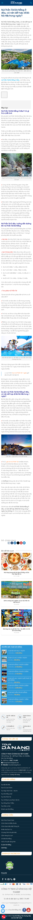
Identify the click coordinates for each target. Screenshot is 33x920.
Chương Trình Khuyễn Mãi (8, 832)
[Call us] (11, 879)
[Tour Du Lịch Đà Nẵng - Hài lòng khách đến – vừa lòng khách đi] (17, 3)
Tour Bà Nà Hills (5, 784)
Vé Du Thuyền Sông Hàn (8, 841)
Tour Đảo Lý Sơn (5, 806)
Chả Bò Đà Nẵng (6, 838)
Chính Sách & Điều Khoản (9, 823)
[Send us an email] (8, 879)
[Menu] (2, 3)
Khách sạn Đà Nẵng (7, 809)
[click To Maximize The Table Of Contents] (4, 95)
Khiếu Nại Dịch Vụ (6, 829)
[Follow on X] (6, 879)
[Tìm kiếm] (31, 3)
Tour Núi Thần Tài (6, 797)
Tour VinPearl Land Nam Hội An (10, 800)
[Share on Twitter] (15, 542)
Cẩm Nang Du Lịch (7, 835)
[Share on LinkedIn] (24, 542)
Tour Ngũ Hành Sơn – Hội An (9, 790)
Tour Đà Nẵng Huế (6, 794)
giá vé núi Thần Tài (12, 462)
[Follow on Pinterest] (14, 879)
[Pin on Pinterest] (21, 542)
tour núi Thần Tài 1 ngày (19, 373)
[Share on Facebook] (11, 542)
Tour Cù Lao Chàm (6, 787)
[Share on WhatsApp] (8, 542)
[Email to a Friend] (18, 542)
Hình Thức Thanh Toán (7, 820)
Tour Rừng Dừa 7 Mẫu (7, 803)
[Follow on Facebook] (3, 879)
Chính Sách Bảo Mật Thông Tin (10, 826)
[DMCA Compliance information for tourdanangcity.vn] (7, 865)
